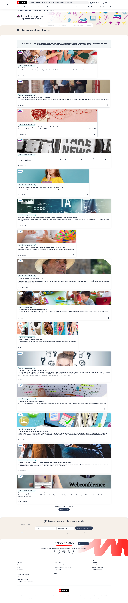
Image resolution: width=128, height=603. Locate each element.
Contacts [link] (92, 598)
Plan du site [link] (23, 595)
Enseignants (20, 560)
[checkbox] (22, 532)
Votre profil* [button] (39, 528)
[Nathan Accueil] (22, 2)
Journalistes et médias (96, 569)
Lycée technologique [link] (21, 572)
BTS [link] (18, 576)
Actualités (88, 25)
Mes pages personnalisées (82, 6)
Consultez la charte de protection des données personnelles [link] (67, 535)
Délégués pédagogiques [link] (31, 598)
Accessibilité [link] (104, 595)
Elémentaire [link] (19, 564)
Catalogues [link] (43, 598)
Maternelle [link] (19, 562)
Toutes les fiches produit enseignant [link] (25, 581)
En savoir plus (51, 535)
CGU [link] (79, 598)
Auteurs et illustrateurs (96, 564)
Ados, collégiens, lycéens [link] (59, 564)
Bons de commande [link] (55, 598)
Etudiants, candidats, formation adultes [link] (62, 567)
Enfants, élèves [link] (57, 562)
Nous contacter (94, 6)
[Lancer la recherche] (87, 2)
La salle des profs (105, 6)
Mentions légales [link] (34, 595)
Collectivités (94, 562)
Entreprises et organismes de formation (100, 560)
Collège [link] (19, 567)
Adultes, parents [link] (57, 569)
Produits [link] (100, 598)
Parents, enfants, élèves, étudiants (62, 560)
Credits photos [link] (45, 595)
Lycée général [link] (20, 569)
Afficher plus (63, 509)
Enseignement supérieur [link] (22, 579)
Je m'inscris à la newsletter (83, 528)
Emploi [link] (95, 595)
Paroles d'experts (63, 25)
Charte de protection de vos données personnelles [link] (64, 595)
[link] (54, 552)
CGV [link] (85, 598)
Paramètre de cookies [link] (85, 595)
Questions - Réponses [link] (68, 598)
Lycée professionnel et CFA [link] (23, 574)
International (94, 572)
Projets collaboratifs (50, 25)
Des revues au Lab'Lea (77, 25)
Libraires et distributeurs (97, 567)
